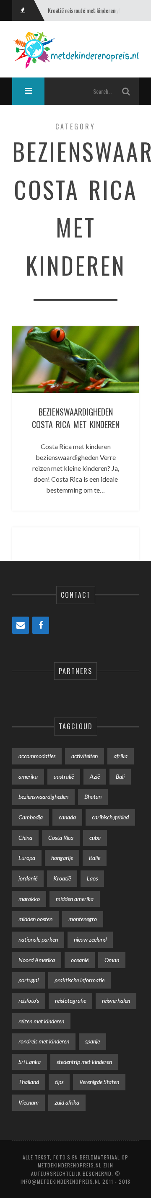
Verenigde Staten (99, 1081)
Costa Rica (60, 837)
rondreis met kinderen (43, 1041)
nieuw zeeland (90, 939)
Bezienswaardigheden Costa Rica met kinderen (76, 418)
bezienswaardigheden (43, 796)
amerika (28, 776)
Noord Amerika (36, 959)
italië (94, 857)
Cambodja (30, 817)
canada (67, 817)
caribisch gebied (110, 817)
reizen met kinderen (41, 1021)
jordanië (27, 878)
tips (59, 1081)
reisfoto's (28, 1000)
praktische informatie (79, 980)
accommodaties (36, 755)
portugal (28, 980)
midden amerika (75, 898)
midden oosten (35, 918)
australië (64, 776)
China (25, 837)
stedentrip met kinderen (84, 1061)
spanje (92, 1041)
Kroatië (62, 878)
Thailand (28, 1081)
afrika (121, 755)
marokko (29, 898)
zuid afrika (67, 1102)
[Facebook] (40, 625)
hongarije (62, 857)
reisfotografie (70, 1000)
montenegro (82, 918)
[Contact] (20, 625)
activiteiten (84, 755)
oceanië (80, 959)
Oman (111, 959)
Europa (26, 857)
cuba (95, 837)
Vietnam (28, 1102)
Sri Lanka (29, 1061)
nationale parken (38, 939)
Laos (92, 878)
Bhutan (93, 796)
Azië (95, 776)
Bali (120, 776)
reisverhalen (116, 1000)
